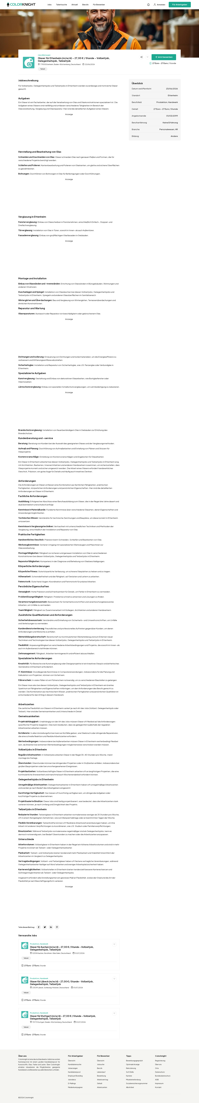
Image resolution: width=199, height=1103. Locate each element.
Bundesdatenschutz (162, 1076)
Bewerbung (101, 1076)
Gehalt (99, 1083)
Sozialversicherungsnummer (137, 1083)
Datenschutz (160, 1072)
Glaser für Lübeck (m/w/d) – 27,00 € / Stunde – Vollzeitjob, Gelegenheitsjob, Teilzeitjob (62, 982)
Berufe (85, 4)
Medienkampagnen (75, 1087)
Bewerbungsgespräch (134, 1061)
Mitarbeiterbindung (133, 1080)
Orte (157, 1068)
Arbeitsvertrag (102, 1080)
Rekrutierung (131, 1068)
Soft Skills (130, 1072)
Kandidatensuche (74, 1064)
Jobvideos (72, 1080)
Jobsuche (100, 1064)
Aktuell (75, 4)
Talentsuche (61, 4)
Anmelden (161, 5)
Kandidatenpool (74, 1072)
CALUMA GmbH (44, 55)
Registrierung (160, 1061)
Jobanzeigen (73, 1068)
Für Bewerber (99, 4)
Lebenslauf (101, 1072)
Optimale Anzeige (132, 1064)
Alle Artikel (130, 1087)
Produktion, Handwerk (39, 944)
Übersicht (71, 1061)
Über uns (158, 1064)
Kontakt (158, 1087)
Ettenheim (173, 95)
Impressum (159, 1083)
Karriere (129, 1076)
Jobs (49, 4)
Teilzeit (42, 69)
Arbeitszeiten (102, 1087)
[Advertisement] (69, 132)
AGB (157, 1080)
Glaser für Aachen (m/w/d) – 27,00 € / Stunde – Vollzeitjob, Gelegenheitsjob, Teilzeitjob (62, 948)
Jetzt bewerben (165, 57)
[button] (148, 4)
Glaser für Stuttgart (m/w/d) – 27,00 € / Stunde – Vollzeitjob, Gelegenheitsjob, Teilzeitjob (63, 1017)
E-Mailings (72, 1083)
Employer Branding (75, 1076)
